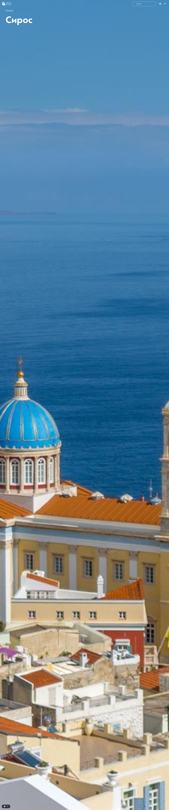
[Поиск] (135, 4)
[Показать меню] (165, 3)
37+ (7, 806)
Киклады (9, 10)
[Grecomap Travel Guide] (6, 3)
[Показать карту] (159, 3)
